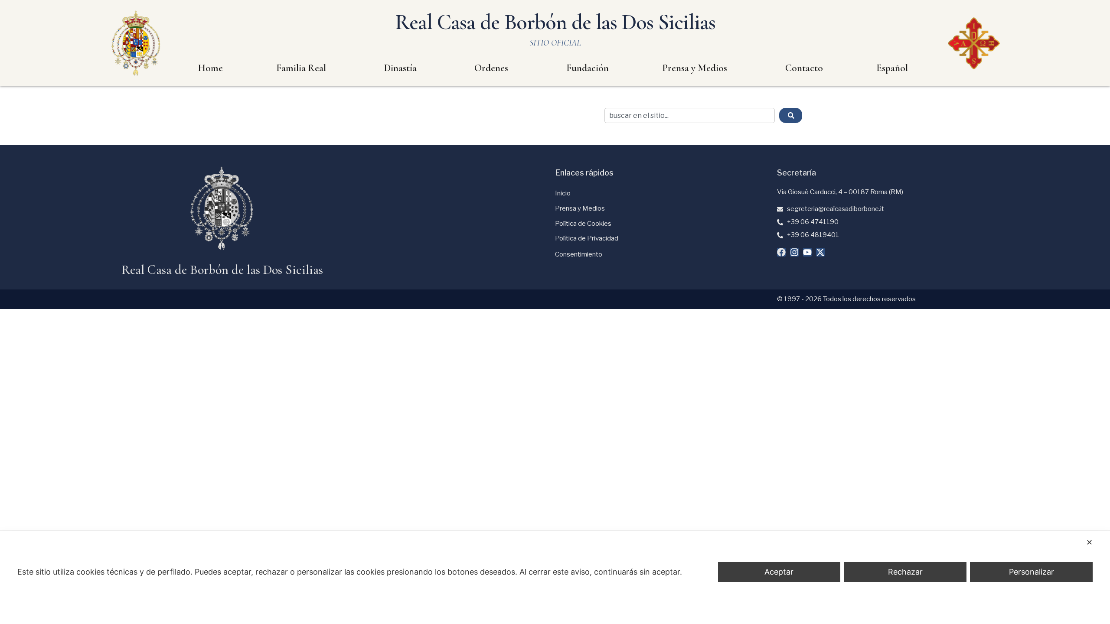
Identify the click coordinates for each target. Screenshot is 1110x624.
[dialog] (555, 577)
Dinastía (400, 68)
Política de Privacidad (586, 238)
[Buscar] (790, 115)
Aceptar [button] (778, 571)
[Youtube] (807, 252)
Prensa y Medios (694, 68)
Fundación (587, 68)
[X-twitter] (820, 252)
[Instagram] (794, 252)
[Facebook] (781, 252)
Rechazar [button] (905, 571)
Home (210, 68)
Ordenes (491, 68)
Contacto (804, 68)
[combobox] (689, 115)
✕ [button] (1089, 542)
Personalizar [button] (1031, 571)
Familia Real (301, 68)
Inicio (563, 193)
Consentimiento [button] (578, 254)
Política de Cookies (583, 224)
